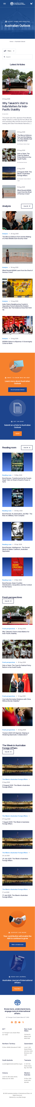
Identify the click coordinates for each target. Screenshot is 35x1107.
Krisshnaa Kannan (23, 162)
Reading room (6, 475)
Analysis (5, 233)
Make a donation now (17, 944)
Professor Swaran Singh (24, 144)
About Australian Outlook (17, 389)
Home (11, 41)
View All (26, 206)
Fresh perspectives (8, 628)
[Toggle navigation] (4, 3)
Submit (17, 433)
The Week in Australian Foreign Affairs (15, 779)
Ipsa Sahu (6, 114)
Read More (17, 988)
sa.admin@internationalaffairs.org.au (12, 1064)
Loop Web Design (21, 1097)
